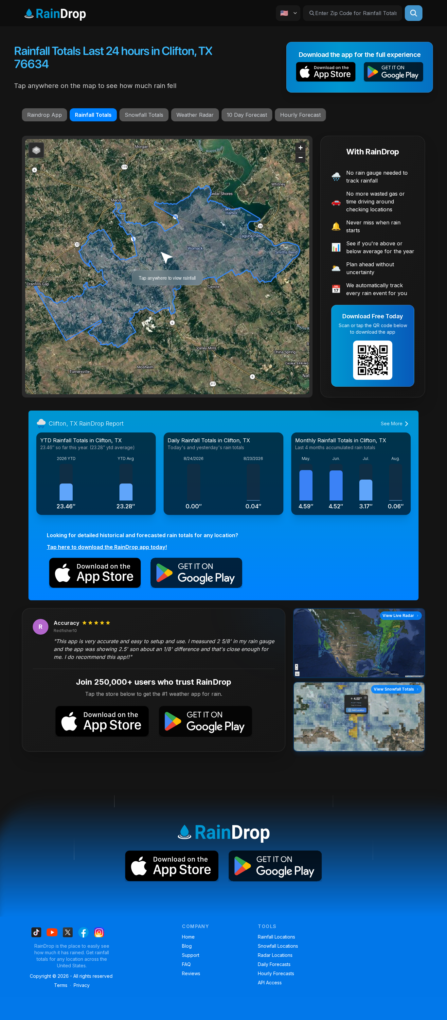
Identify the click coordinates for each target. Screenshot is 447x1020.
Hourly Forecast (300, 115)
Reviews (191, 973)
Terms (60, 985)
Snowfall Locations (278, 946)
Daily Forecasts (274, 964)
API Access (270, 982)
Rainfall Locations (276, 937)
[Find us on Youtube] (52, 932)
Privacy (82, 985)
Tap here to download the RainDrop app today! (107, 547)
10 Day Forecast (247, 115)
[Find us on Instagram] (99, 932)
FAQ (186, 964)
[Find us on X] (67, 932)
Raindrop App (44, 115)
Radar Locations (275, 955)
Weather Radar (195, 115)
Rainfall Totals (93, 115)
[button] (326, 73)
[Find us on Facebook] (83, 932)
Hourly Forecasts (276, 973)
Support (190, 955)
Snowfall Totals (144, 115)
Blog (187, 946)
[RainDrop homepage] (55, 13)
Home (188, 937)
